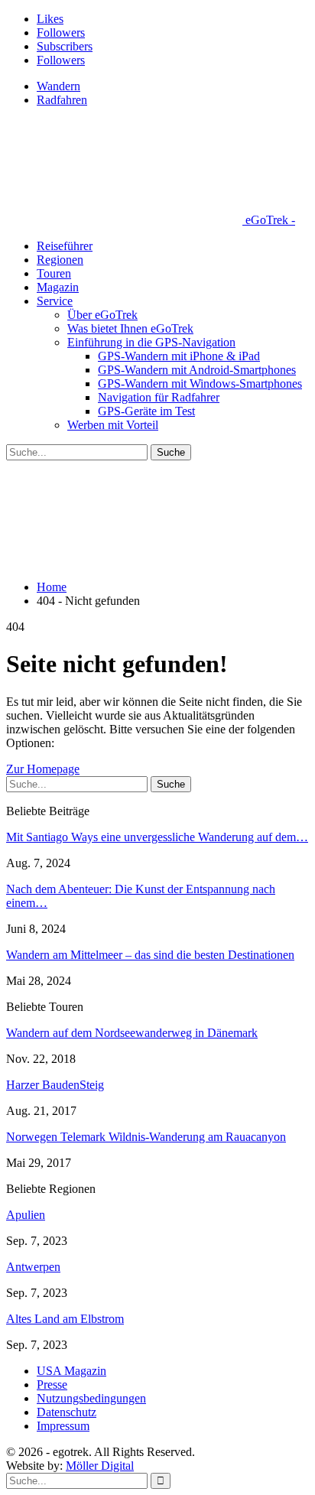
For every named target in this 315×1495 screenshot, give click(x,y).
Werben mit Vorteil (112, 424)
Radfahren (62, 99)
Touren (54, 273)
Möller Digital (100, 1465)
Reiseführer (65, 245)
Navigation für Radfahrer (158, 397)
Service (55, 300)
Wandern (58, 86)
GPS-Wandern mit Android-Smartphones (197, 369)
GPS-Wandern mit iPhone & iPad (179, 355)
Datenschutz (66, 1412)
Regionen (60, 259)
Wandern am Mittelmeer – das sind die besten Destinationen (150, 954)
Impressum (63, 1425)
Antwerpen (33, 1266)
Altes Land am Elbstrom (65, 1318)
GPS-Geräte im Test (146, 411)
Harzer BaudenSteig (55, 1084)
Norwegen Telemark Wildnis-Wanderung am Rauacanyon (146, 1136)
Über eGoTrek (102, 314)
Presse (52, 1384)
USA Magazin (71, 1370)
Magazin (58, 287)
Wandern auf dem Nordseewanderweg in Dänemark (132, 1032)
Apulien (25, 1214)
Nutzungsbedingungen (91, 1398)
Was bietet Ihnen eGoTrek (130, 328)
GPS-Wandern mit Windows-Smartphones (200, 383)
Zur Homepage (43, 768)
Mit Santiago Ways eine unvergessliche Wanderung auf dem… (157, 836)
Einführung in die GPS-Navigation (151, 342)
